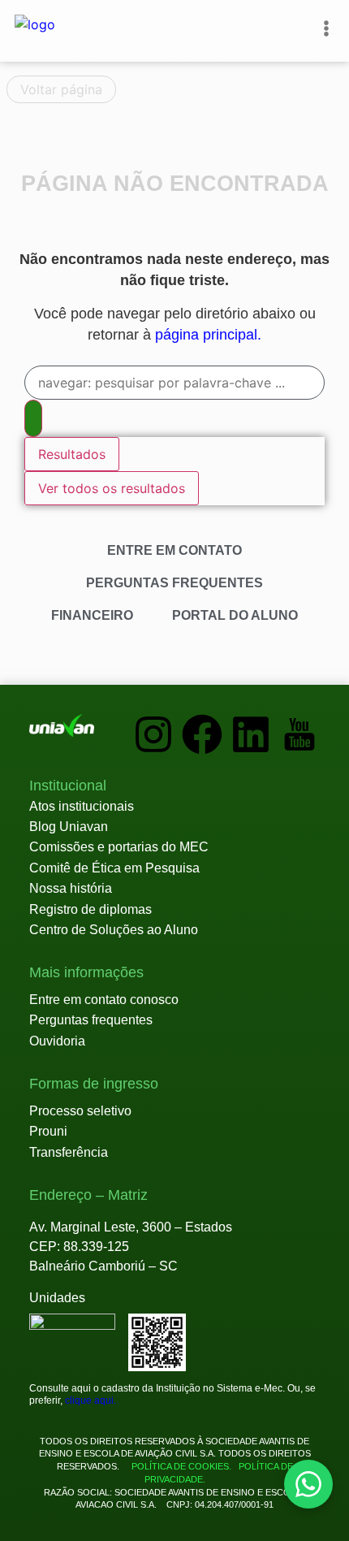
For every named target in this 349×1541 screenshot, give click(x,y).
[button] (67, 786)
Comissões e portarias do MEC (119, 847)
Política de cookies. (181, 1466)
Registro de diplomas (90, 909)
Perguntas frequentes (91, 1020)
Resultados (72, 454)
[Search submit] (33, 418)
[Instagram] (153, 734)
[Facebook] (202, 734)
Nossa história (70, 888)
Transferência (68, 1152)
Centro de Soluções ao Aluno (113, 930)
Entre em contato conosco (104, 999)
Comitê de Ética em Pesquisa (114, 868)
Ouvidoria (57, 1041)
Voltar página (61, 89)
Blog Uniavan (68, 826)
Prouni (48, 1131)
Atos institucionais (81, 806)
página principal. (208, 335)
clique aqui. (90, 1400)
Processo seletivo (80, 1111)
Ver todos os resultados (111, 488)
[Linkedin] (251, 734)
